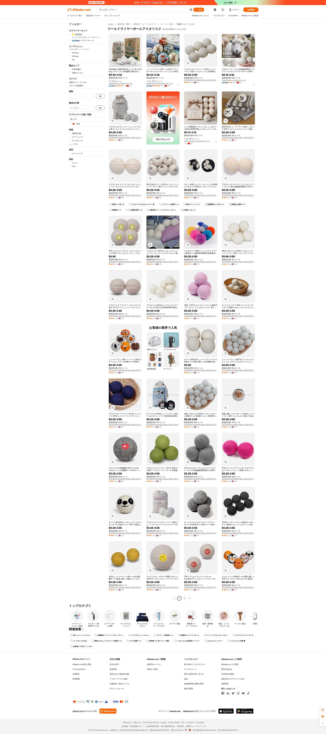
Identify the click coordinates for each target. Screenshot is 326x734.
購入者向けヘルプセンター (195, 664)
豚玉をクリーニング (193, 204)
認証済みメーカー (154, 664)
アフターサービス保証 (119, 679)
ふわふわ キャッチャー (215, 641)
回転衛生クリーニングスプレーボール (163, 210)
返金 (186, 679)
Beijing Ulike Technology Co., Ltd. (159, 83)
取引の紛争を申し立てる (194, 674)
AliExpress (127, 722)
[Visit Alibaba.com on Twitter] (233, 693)
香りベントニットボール (81, 635)
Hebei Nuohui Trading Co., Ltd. (121, 83)
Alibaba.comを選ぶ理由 (82, 664)
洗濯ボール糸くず (118, 204)
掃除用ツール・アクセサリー (145, 24)
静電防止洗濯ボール (238, 204)
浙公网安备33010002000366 (204, 730)
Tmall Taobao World (150, 722)
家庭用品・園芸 (123, 24)
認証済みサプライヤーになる (232, 679)
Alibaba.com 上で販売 (230, 664)
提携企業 (224, 684)
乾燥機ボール (116, 210)
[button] (190, 9)
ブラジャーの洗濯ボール (170, 204)
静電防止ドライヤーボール (190, 635)
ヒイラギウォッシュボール (140, 635)
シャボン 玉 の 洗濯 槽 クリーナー (188, 641)
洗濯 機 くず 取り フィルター (83, 646)
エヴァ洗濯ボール (135, 641)
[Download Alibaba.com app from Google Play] (244, 711)
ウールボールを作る (80, 641)
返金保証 (113, 669)
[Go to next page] (189, 598)
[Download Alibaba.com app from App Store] (226, 711)
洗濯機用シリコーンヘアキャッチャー (110, 635)
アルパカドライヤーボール (244, 635)
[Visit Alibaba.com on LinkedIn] (227, 693)
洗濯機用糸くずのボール (215, 204)
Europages (200, 722)
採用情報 (76, 679)
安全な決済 (114, 664)
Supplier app (175, 711)
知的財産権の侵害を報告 (194, 684)
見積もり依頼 (152, 669)
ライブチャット (190, 669)
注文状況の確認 (227, 674)
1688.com (137, 722)
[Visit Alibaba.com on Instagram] (238, 693)
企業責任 (76, 674)
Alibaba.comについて (81, 659)
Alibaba (110, 24)
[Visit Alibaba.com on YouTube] (243, 693)
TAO (183, 722)
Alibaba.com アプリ (191, 711)
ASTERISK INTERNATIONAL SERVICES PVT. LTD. (200, 80)
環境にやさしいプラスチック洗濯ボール (108, 641)
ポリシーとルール (117, 688)
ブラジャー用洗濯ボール (165, 635)
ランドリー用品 (167, 24)
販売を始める (226, 669)
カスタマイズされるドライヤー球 (143, 204)
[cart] (223, 10)
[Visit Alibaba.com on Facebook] (222, 693)
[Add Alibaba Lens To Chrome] (107, 711)
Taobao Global (173, 722)
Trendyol (190, 722)
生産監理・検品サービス (119, 684)
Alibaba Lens (78, 711)
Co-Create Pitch (79, 669)
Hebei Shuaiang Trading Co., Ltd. (196, 141)
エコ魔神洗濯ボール (135, 210)
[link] (322, 709)
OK (100, 96)
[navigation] (87, 311)
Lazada (163, 722)
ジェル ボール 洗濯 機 (237, 641)
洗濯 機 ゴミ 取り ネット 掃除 (159, 641)
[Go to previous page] (174, 598)
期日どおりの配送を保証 (119, 674)
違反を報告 (188, 688)
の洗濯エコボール (189, 210)
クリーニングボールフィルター (217, 635)
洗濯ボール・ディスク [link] (186, 24)
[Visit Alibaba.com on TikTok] (248, 693)
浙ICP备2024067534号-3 (228, 730)
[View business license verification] (186, 730)
